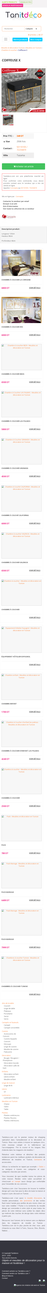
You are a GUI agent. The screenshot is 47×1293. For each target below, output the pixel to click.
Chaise (6, 1104)
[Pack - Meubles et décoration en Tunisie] (21, 828)
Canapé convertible (11, 1027)
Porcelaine (8, 1013)
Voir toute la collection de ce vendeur (18, 209)
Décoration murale (11, 1063)
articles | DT (35, 34)
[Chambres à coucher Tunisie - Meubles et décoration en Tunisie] (21, 969)
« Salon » (41, 1167)
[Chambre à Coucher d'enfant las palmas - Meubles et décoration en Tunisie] (21, 734)
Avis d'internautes (10, 206)
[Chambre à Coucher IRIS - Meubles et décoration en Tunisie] (21, 317)
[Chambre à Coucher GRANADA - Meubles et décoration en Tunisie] (21, 451)
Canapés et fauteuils (10, 1022)
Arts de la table (8, 1003)
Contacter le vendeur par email (16, 201)
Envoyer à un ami (10, 204)
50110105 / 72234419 (22, 148)
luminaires (38, 1160)
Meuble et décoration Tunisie (12, 48)
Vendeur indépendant (12, 5)
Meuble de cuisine (11, 1049)
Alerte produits (9, 2)
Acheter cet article (25, 166)
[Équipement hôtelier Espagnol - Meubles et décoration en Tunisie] (21, 640)
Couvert (7, 1006)
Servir (6, 1016)
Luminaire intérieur (11, 1098)
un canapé (16, 1181)
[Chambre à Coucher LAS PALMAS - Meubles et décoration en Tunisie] (21, 404)
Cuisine (5, 1031)
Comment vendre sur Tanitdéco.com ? (16, 1273)
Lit (5, 1091)
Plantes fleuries (10, 1118)
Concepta (14, 188)
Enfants (5, 1071)
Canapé (7, 1025)
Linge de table (9, 1008)
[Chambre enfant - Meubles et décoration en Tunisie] (21, 687)
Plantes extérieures (12, 1115)
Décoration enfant (11, 1074)
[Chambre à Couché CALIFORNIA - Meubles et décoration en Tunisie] (21, 498)
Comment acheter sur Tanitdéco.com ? (16, 1271)
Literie (4, 1089)
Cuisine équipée (10, 1039)
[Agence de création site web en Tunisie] (29, 1285)
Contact (5, 1278)
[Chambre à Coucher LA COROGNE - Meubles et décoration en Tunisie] (21, 265)
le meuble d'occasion (33, 1198)
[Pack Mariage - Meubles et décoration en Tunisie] (21, 875)
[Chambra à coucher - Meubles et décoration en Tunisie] (21, 781)
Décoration (6, 1055)
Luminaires (6, 1095)
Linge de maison (8, 1083)
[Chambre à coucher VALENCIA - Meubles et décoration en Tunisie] (21, 545)
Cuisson (7, 1041)
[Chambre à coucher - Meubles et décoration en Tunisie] (21, 593)
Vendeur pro (25, 2)
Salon (6, 1106)
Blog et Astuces (7, 1276)
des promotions (26, 1201)
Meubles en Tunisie (33, 48)
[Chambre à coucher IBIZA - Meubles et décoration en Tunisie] (21, 357)
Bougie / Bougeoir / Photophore (11, 1059)
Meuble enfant (10, 1079)
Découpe (7, 1044)
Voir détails (34, 288)
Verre (6, 1019)
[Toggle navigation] (5, 39)
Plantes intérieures (11, 1120)
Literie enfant (9, 1077)
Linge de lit (8, 1085)
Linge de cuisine (10, 1046)
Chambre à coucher (9, 50)
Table (6, 1109)
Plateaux (7, 1011)
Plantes (5, 1113)
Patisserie (8, 1052)
